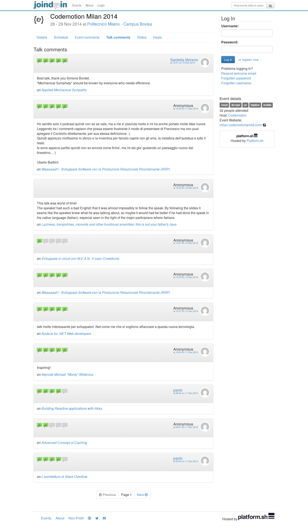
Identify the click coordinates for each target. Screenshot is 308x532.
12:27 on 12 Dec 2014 (187, 311)
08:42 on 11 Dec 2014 (187, 393)
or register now (248, 59)
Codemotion (237, 115)
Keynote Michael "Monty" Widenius (67, 374)
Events (76, 5)
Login (101, 5)
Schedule (61, 37)
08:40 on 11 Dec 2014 (187, 461)
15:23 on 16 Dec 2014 (187, 187)
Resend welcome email (238, 73)
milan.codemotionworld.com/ (241, 124)
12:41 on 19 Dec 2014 (184, 62)
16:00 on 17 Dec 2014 (187, 108)
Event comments (87, 37)
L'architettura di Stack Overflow (64, 476)
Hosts (157, 37)
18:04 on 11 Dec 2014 (187, 352)
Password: (229, 42)
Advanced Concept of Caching (64, 442)
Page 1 (126, 494)
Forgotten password (236, 78)
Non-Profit (76, 518)
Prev (109, 494)
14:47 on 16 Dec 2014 (187, 243)
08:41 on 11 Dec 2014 (187, 427)
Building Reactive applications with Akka (71, 408)
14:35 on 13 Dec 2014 (187, 277)
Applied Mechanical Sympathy (64, 89)
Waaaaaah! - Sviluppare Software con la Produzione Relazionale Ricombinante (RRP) (105, 169)
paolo (177, 390)
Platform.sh (255, 140)
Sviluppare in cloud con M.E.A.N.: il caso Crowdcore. (80, 258)
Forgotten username (236, 83)
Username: (230, 26)
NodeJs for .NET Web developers (66, 333)
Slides (141, 37)
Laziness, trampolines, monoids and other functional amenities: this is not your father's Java (108, 224)
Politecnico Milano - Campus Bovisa (119, 24)
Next (141, 494)
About (89, 5)
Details (42, 37)
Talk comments (118, 37)
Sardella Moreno (184, 59)
